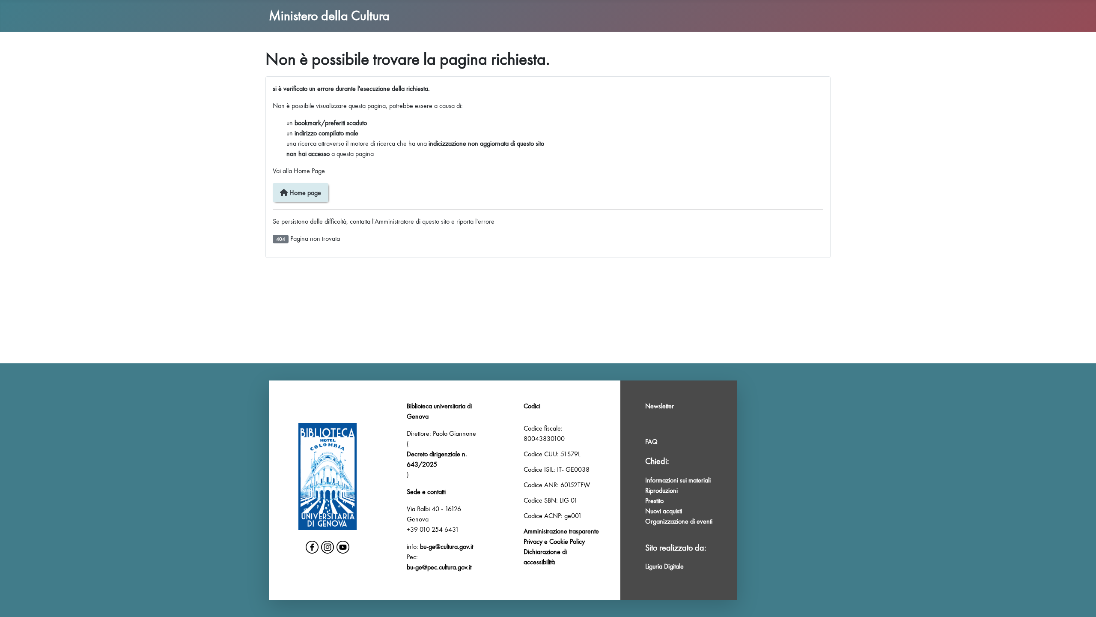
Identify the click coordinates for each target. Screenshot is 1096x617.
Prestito (654, 500)
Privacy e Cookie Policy (554, 541)
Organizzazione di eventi (678, 521)
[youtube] (343, 547)
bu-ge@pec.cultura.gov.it (439, 567)
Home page (304, 192)
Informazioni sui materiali (678, 480)
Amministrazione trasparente (561, 531)
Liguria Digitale (664, 566)
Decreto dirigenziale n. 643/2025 (437, 459)
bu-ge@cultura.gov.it (446, 546)
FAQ (651, 441)
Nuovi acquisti (663, 510)
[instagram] (327, 547)
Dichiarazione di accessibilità (545, 556)
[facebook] (312, 547)
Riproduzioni (661, 490)
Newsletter (659, 405)
